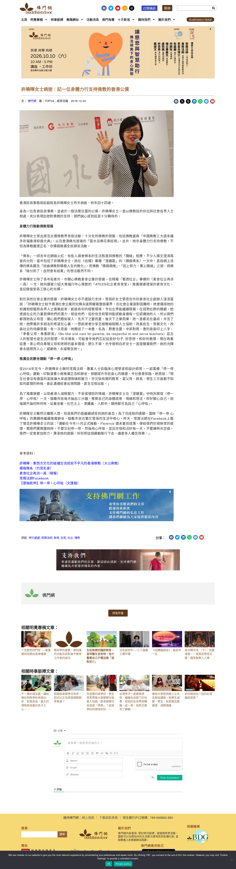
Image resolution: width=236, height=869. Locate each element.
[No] (231, 860)
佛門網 (32, 101)
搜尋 (62, 834)
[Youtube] (117, 8)
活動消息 (93, 19)
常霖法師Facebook (34, 478)
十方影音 (124, 19)
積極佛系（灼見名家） (36, 468)
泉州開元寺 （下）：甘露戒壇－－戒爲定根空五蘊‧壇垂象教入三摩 (199, 654)
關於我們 (164, 19)
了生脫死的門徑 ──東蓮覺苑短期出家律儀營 (36, 652)
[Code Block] (102, 753)
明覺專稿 (36, 19)
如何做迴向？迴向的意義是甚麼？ (198, 695)
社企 (70, 538)
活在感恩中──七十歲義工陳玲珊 (133, 652)
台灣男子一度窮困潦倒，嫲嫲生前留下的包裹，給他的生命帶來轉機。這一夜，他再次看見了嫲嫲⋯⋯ (133, 701)
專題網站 (72, 19)
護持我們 (144, 19)
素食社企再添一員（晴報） (40, 473)
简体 (167, 8)
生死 (63, 538)
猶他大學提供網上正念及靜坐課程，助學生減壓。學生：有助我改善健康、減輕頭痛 (166, 699)
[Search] (213, 8)
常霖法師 (46, 538)
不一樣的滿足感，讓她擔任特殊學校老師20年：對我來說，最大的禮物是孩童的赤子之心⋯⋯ (35, 701)
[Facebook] (104, 8)
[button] (176, 101)
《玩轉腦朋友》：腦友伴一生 (166, 652)
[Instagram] (124, 8)
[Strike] (82, 753)
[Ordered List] (87, 753)
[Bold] (68, 753)
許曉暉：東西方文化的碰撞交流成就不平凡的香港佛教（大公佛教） (70, 463)
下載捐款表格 (108, 817)
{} (111, 753)
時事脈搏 (57, 19)
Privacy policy (123, 863)
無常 (56, 538)
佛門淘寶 (108, 19)
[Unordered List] (92, 753)
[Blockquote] (97, 753)
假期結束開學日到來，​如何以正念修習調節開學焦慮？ (68, 697)
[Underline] (77, 753)
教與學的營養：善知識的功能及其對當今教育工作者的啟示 (68, 654)
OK (108, 863)
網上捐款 (88, 817)
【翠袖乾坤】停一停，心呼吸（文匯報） (50, 483)
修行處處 (34, 538)
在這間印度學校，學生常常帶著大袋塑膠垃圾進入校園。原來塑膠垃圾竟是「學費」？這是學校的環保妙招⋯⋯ (100, 701)
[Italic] (72, 753)
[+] (116, 753)
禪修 (77, 538)
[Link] (106, 753)
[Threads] (131, 8)
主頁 (24, 19)
